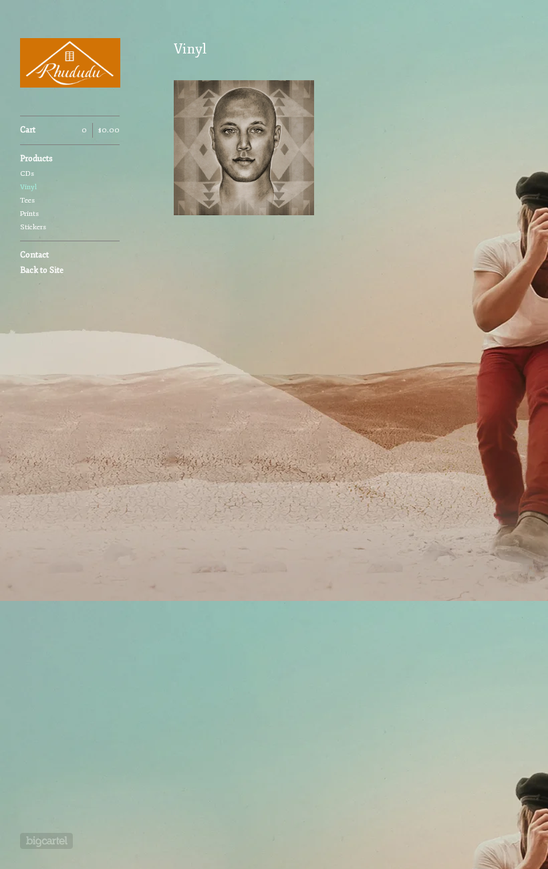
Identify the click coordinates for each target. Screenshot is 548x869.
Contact (34, 255)
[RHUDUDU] (70, 65)
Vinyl (28, 186)
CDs (27, 173)
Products (36, 159)
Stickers (33, 227)
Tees (27, 200)
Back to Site (41, 270)
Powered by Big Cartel (46, 841)
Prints (29, 213)
